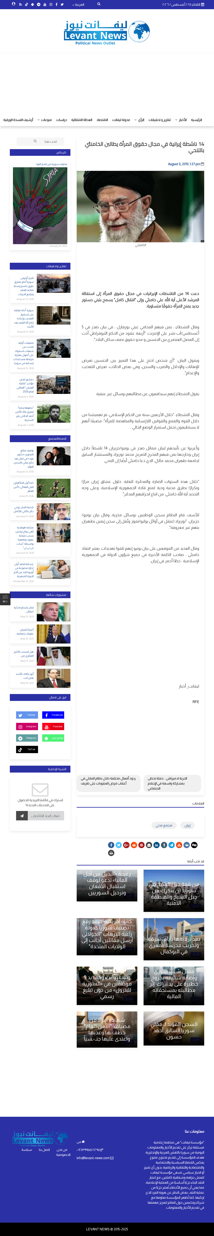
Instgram (31, 726)
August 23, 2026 (25, 299)
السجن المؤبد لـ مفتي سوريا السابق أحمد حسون (173, 1030)
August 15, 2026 (25, 331)
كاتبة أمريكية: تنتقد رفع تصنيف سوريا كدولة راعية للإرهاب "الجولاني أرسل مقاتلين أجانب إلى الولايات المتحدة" (107, 933)
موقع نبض (57, 737)
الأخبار (182, 120)
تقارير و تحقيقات (160, 120)
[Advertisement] (107, 82)
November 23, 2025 (23, 581)
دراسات (61, 120)
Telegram (31, 737)
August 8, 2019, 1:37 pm (184, 164)
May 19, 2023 (27, 616)
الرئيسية (196, 120)
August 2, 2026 (26, 425)
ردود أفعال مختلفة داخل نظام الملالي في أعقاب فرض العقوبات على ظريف (108, 781)
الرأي (141, 120)
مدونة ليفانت (121, 120)
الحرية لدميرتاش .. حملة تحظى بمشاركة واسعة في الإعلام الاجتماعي (167, 783)
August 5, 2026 (26, 396)
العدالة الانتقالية (81, 120)
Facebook (57, 714)
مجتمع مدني (164, 825)
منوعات (46, 120)
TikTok (31, 749)
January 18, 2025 (58, 246)
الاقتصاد (102, 120)
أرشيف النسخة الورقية (18, 120)
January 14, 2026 (25, 516)
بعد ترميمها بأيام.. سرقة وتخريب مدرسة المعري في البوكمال (174, 945)
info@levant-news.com (93, 1158)
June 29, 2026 (26, 496)
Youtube (57, 726)
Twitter (31, 714)
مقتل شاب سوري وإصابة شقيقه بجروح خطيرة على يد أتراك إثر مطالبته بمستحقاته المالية (174, 983)
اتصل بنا (44, 1149)
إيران (188, 825)
